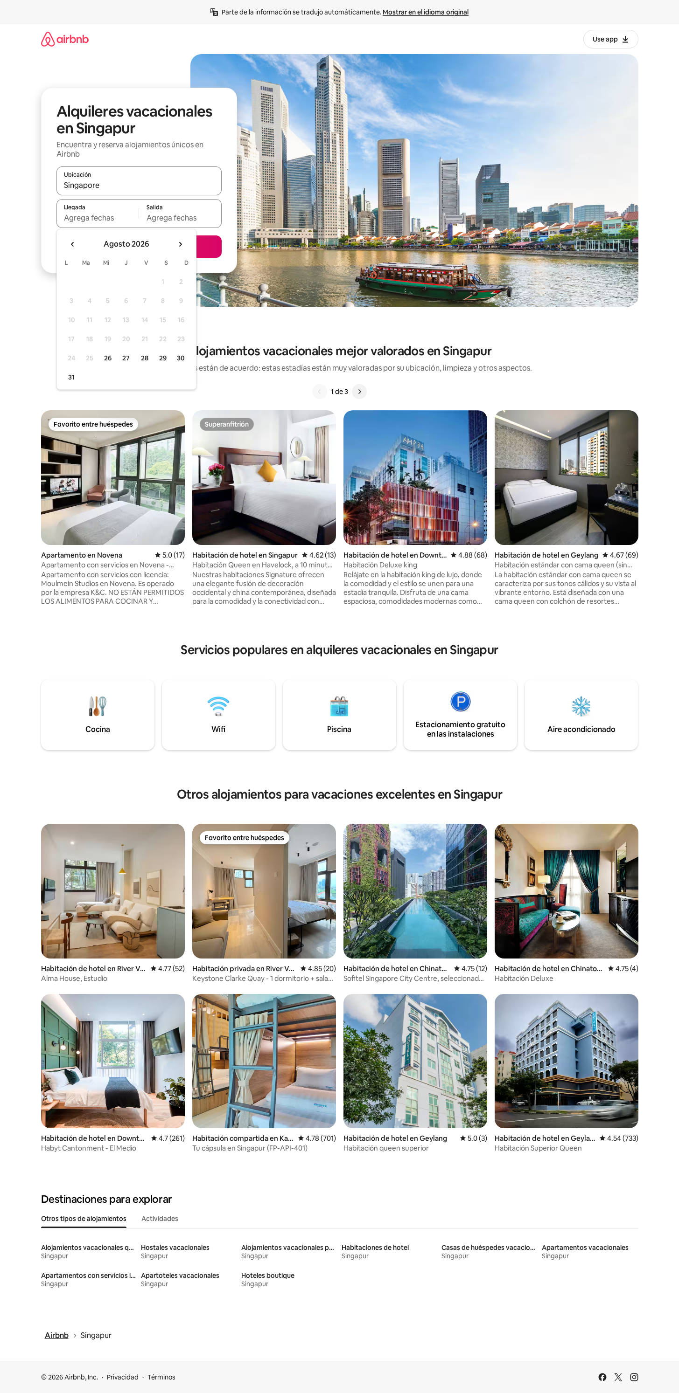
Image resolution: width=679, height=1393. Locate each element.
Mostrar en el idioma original (426, 12)
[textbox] (98, 217)
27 (126, 358)
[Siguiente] (359, 391)
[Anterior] (319, 391)
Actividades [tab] (159, 1218)
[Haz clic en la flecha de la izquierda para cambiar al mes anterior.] (73, 244)
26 (108, 358)
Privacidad (123, 1377)
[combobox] (139, 185)
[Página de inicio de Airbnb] (65, 39)
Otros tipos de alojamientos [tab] (83, 1218)
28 (144, 358)
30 (181, 358)
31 (71, 377)
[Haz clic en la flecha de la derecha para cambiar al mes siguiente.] (180, 244)
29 (163, 358)
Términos (161, 1377)
